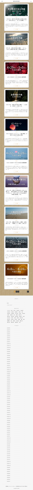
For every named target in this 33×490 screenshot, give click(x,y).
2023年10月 (8, 394)
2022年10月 (8, 418)
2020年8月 (8, 469)
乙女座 (11, 310)
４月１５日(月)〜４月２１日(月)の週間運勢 (16, 251)
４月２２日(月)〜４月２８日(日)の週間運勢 (16, 162)
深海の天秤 (12, 316)
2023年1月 (8, 412)
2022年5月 (8, 428)
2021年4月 (8, 453)
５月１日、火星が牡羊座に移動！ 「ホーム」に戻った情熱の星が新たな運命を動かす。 (16, 48)
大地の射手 (21, 310)
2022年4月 (8, 430)
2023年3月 (8, 408)
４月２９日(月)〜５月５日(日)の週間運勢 (16, 77)
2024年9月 (8, 373)
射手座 (20, 313)
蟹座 (21, 319)
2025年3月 (8, 361)
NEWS (16, 17)
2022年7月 (8, 424)
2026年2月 (8, 339)
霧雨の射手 (16, 322)
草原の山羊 (8, 319)
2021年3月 (8, 455)
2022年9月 (8, 420)
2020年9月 (8, 467)
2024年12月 (8, 367)
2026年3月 (8, 337)
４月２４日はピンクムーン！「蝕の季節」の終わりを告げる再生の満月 (16, 134)
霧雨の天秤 (12, 322)
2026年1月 (8, 341)
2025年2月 (8, 363)
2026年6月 (8, 331)
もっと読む (16, 29)
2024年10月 (8, 371)
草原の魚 (12, 319)
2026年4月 (8, 335)
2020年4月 (8, 477)
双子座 (14, 310)
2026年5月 (8, 333)
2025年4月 (8, 359)
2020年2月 (8, 479)
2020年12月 (8, 461)
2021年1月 (8, 459)
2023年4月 (8, 406)
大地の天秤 (17, 310)
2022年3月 (8, 432)
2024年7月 (8, 377)
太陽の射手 (12, 313)
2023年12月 (8, 390)
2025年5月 (8, 357)
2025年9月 (8, 349)
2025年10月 (8, 347)
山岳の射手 (23, 313)
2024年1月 (8, 388)
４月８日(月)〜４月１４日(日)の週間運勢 (16, 278)
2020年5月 (8, 475)
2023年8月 (8, 398)
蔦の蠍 (19, 319)
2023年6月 (8, 402)
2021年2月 (8, 457)
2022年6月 (8, 426)
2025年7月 (8, 353)
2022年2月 (8, 434)
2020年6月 (8, 473)
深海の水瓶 (16, 316)
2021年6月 (8, 449)
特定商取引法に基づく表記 (20, 486)
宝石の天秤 (16, 313)
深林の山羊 (8, 316)
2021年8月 (8, 445)
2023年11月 (8, 392)
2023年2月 (8, 410)
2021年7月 (8, 447)
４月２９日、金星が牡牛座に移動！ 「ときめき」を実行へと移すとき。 (16, 105)
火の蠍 (23, 316)
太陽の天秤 (8, 313)
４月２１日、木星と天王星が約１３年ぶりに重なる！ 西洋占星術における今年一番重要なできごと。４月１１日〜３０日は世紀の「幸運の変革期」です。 (16, 192)
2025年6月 (8, 355)
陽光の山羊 (8, 322)
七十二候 (8, 310)
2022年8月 (8, 422)
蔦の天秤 (16, 319)
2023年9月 (8, 396)
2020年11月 (8, 463)
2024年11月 (8, 369)
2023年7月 (8, 400)
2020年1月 (8, 481)
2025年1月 (8, 365)
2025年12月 (8, 343)
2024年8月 (8, 375)
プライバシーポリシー (12, 486)
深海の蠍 (20, 316)
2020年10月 (8, 465)
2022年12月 (8, 414)
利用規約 (7, 486)
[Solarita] (16, 1)
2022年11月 (8, 416)
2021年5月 (8, 451)
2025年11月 (8, 345)
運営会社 (26, 486)
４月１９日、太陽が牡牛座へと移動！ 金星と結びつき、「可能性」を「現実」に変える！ (16, 222)
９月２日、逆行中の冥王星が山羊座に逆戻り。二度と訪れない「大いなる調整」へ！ (16, 19)
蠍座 (23, 319)
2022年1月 (8, 436)
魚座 (19, 322)
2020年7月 (8, 471)
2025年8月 (8, 351)
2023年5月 (8, 404)
